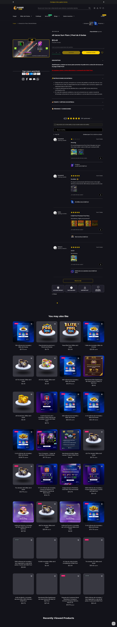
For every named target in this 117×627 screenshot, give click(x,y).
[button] (92, 118)
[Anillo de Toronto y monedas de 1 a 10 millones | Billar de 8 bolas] (70, 511)
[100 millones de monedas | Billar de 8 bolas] (23, 331)
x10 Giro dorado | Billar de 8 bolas (47, 380)
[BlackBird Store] (18, 8)
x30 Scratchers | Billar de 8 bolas (23, 416)
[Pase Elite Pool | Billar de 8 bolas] (70, 331)
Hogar (14, 23)
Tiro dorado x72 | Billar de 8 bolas (94, 562)
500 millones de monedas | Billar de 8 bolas (70, 416)
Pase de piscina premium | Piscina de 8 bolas (47, 346)
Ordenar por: (86, 134)
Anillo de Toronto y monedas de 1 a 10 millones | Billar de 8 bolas (70, 527)
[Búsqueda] (89, 8)
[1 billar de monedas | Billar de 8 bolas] (93, 331)
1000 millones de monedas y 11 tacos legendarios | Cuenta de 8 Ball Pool (93, 489)
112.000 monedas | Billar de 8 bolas (46, 562)
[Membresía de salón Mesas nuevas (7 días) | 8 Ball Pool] (70, 439)
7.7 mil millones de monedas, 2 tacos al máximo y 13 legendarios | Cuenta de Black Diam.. (46, 490)
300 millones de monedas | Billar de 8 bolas (70, 380)
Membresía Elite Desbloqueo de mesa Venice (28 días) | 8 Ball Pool (46, 599)
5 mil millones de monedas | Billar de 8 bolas (23, 454)
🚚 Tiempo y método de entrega (63, 102)
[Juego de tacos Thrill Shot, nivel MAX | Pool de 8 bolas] (70, 474)
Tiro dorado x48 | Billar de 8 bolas (23, 488)
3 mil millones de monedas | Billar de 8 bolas (93, 526)
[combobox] (64, 8)
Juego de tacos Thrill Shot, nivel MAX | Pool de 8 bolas (70, 488)
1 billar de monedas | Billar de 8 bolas (93, 346)
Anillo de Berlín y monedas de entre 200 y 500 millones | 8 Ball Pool (23, 599)
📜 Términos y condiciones (61, 109)
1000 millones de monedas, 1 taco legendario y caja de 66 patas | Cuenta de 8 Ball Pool (23, 563)
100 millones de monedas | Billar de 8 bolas (23, 346)
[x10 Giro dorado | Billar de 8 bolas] (46, 366)
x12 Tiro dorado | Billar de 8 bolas (23, 380)
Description (56, 60)
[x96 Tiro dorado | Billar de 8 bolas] (46, 511)
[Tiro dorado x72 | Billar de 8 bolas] (93, 548)
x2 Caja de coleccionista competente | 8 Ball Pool (70, 562)
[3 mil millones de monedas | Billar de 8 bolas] (93, 511)
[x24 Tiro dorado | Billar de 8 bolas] (93, 439)
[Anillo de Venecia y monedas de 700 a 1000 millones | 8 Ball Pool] (23, 511)
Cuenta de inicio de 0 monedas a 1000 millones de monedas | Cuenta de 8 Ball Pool (46, 418)
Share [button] (55, 294)
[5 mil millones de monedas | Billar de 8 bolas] (23, 439)
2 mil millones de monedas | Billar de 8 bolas (93, 416)
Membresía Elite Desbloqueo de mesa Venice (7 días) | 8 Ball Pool (93, 381)
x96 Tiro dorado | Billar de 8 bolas (47, 526)
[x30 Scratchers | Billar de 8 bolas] (23, 402)
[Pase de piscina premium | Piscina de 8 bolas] (46, 331)
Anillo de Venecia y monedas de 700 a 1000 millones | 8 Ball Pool (23, 527)
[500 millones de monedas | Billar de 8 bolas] (70, 402)
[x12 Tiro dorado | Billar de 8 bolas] (23, 366)
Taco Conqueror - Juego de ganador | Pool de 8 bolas (47, 454)
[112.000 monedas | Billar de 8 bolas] (46, 548)
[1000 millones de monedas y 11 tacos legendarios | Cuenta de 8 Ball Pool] (93, 474)
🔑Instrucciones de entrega (62, 78)
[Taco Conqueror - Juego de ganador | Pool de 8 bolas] (46, 439)
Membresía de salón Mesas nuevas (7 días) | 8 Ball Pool (70, 454)
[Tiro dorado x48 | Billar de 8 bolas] (23, 474)
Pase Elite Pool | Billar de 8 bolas (70, 346)
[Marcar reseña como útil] (101, 158)
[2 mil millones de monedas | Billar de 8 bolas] (93, 402)
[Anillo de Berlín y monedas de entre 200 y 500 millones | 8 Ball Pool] (23, 584)
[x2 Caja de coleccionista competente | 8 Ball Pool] (70, 548)
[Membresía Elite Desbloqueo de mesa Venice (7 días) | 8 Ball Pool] (93, 366)
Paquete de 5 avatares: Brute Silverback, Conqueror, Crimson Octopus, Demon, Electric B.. (70, 600)
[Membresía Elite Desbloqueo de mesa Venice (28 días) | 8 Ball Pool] (46, 584)
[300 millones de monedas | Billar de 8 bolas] (70, 366)
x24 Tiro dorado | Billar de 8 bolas (93, 454)
